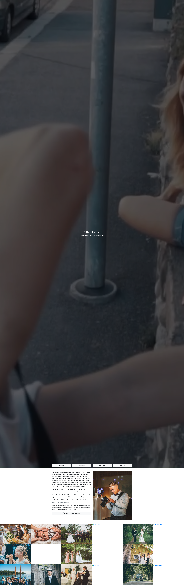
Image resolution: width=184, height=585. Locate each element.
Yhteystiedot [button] (122, 465)
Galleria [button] (82, 465)
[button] (71, 513)
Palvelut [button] (103, 465)
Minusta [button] (62, 465)
